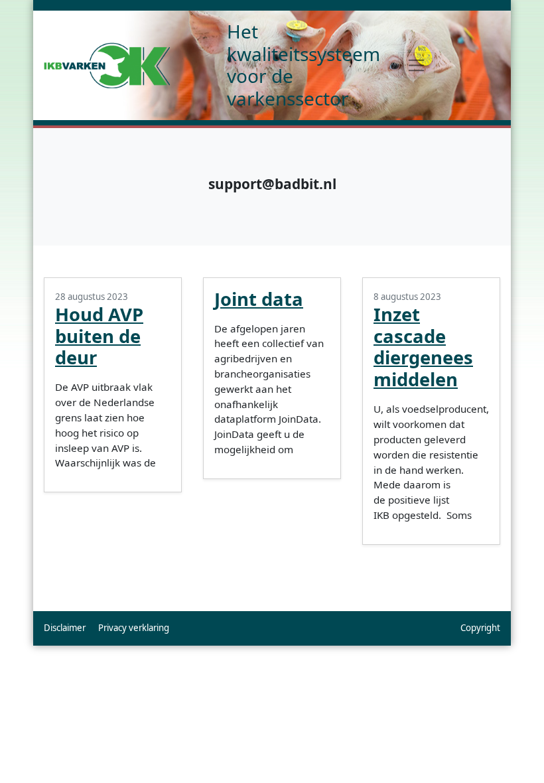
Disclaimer (65, 628)
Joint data (258, 299)
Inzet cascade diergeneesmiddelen (423, 347)
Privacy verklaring (133, 628)
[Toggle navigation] (416, 65)
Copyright (480, 628)
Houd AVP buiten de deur (99, 336)
